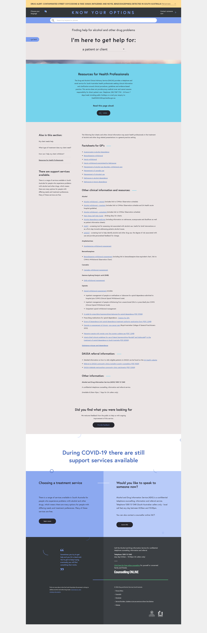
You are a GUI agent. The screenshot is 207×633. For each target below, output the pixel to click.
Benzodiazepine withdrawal (93, 156)
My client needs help (46, 141)
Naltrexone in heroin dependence (95, 182)
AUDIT (86, 226)
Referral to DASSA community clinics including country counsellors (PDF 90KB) (111, 364)
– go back (33, 39)
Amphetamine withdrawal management (97, 246)
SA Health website (150, 360)
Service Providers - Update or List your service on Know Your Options (134, 601)
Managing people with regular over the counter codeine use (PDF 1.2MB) (109, 333)
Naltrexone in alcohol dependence (96, 178)
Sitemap (118, 605)
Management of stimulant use (94, 174)
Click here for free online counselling (127, 565)
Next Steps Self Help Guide (93, 216)
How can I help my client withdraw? (51, 154)
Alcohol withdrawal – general (94, 202)
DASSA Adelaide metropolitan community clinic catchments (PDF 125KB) (109, 367)
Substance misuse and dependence (95, 345)
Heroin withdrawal (90, 159)
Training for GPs (123, 318)
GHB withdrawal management (94, 280)
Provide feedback (104, 425)
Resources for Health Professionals (51, 160)
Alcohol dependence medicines (94, 219)
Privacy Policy (119, 590)
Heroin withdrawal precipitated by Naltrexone (100, 163)
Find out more (166, 4)
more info (124, 525)
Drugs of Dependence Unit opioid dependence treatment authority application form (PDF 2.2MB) (117, 321)
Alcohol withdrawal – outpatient (95, 212)
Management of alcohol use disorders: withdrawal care (103, 167)
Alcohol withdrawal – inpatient (95, 205)
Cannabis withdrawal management (96, 270)
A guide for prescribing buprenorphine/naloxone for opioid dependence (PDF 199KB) (113, 314)
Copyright (118, 594)
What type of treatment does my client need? (55, 148)
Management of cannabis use (94, 170)
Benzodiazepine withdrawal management (98, 256)
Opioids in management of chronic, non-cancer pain (102, 325)
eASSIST (87, 233)
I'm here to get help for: (103, 40)
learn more (47, 521)
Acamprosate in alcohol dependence (96, 152)
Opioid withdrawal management (95, 291)
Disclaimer (118, 598)
